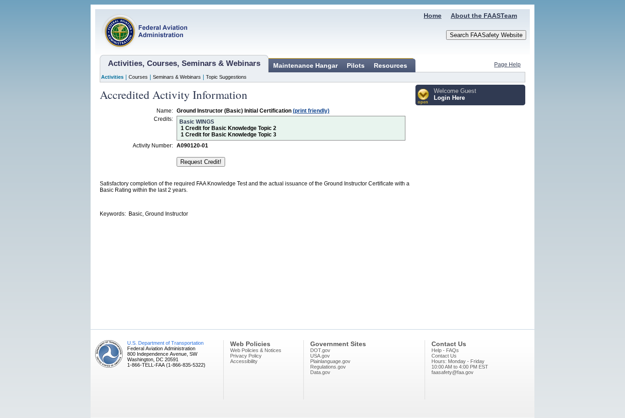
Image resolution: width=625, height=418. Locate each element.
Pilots (356, 65)
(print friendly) (311, 111)
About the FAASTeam (484, 15)
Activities (112, 77)
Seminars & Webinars (177, 77)
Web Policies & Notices (255, 350)
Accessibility (244, 361)
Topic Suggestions (226, 77)
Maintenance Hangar (305, 65)
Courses (138, 77)
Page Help (507, 64)
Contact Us (444, 355)
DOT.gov (320, 350)
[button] (423, 97)
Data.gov (320, 372)
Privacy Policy (246, 355)
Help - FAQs (445, 350)
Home (433, 15)
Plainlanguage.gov (330, 361)
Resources (390, 65)
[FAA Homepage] (141, 52)
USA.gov (320, 355)
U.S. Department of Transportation (165, 343)
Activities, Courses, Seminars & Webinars (184, 63)
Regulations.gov (328, 366)
